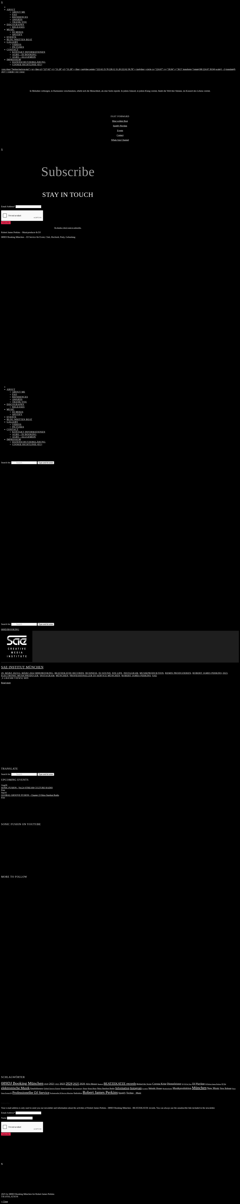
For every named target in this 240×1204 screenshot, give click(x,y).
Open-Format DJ (6, 1093)
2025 (76, 1083)
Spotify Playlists (120, 126)
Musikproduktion (152, 673)
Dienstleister (174, 1083)
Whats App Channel (120, 140)
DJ (183, 1084)
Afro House (91, 1084)
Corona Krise (159, 1083)
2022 (57, 1084)
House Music (92, 1089)
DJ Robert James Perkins (213, 1084)
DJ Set (224, 1084)
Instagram (131, 673)
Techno (130, 1092)
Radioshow (78, 1093)
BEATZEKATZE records (69, 673)
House (85, 1089)
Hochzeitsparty (77, 1088)
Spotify (122, 1092)
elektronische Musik (15, 1088)
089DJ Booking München (22, 1083)
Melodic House (155, 1088)
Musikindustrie (167, 1088)
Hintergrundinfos (66, 1089)
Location (145, 1088)
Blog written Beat (120, 121)
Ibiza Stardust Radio (106, 1088)
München (62, 675)
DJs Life (117, 673)
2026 (82, 1083)
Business (91, 673)
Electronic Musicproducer (19, 675)
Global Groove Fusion (52, 1089)
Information (122, 1088)
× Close (4, 1201)
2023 (225, 673)
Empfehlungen (36, 1088)
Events (120, 130)
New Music (213, 1088)
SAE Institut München (22, 667)
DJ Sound (105, 673)
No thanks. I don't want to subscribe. (67, 228)
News (234, 1088)
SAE (154, 675)
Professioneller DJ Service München (95, 675)
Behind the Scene (144, 1084)
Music (137, 1093)
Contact (120, 135)
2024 (69, 1083)
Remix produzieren (178, 673)
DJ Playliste (198, 1083)
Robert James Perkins (207, 673)
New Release (226, 1088)
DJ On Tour (188, 1084)
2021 (52, 1083)
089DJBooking (10, 629)
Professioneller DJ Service (30, 1092)
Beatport (100, 1084)
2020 (46, 1084)
